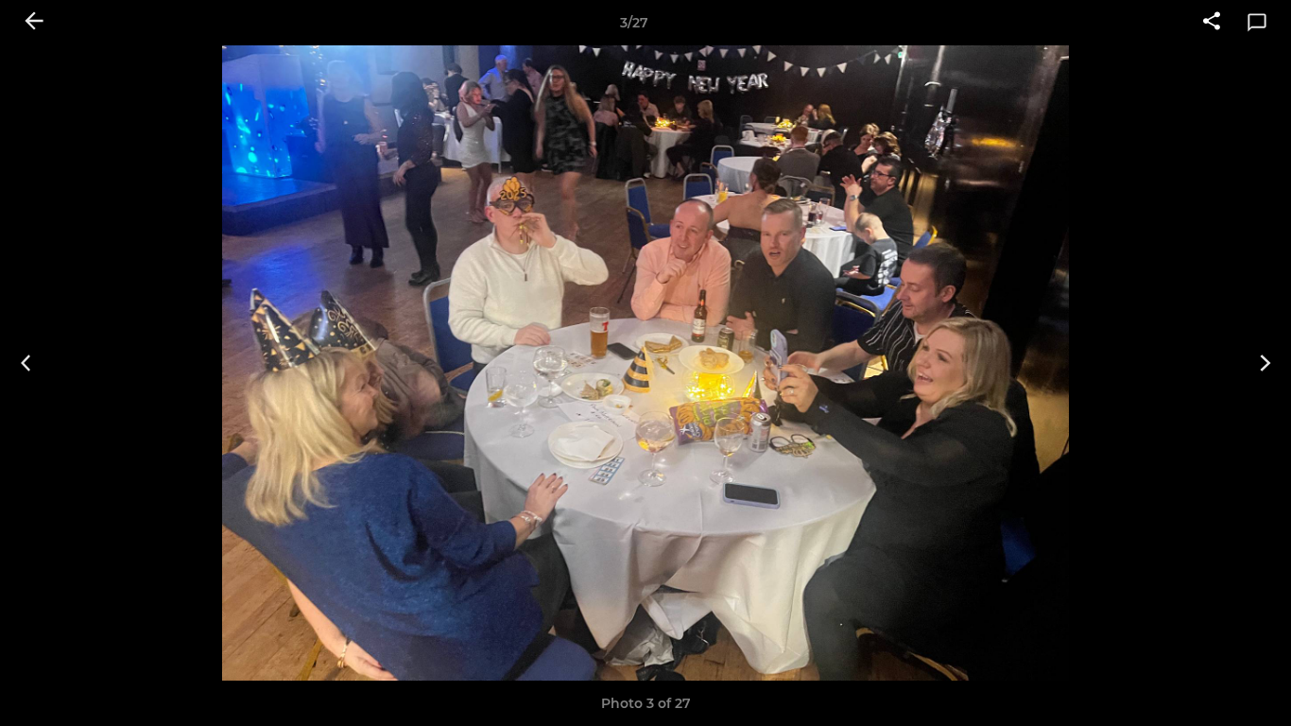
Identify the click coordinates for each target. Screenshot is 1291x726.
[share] (1211, 22)
